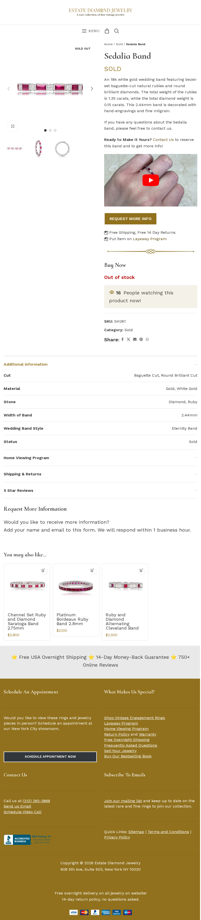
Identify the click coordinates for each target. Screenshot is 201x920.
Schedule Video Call (22, 812)
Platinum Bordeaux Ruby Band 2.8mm (72, 619)
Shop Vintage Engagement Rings (134, 717)
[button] (8, 89)
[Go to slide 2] (50, 130)
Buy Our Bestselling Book (127, 756)
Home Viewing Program (126, 728)
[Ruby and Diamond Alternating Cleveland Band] (125, 587)
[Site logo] (100, 12)
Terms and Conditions (168, 831)
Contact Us (163, 139)
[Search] (117, 31)
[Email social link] (135, 339)
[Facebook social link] (122, 339)
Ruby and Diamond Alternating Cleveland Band (122, 621)
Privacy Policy (117, 837)
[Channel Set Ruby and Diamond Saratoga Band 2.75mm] (27, 587)
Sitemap (136, 831)
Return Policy (116, 734)
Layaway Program (150, 238)
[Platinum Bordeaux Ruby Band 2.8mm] (76, 587)
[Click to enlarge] (12, 126)
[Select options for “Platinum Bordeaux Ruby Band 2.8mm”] (92, 570)
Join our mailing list (123, 800)
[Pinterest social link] (141, 339)
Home (108, 44)
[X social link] (128, 339)
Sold (119, 44)
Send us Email (17, 806)
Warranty (147, 734)
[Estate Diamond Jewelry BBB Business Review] (28, 839)
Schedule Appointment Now (50, 756)
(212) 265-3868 (36, 800)
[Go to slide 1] (45, 130)
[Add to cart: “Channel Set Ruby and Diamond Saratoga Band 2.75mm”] (43, 570)
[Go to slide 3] (55, 130)
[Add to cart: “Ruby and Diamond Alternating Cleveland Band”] (141, 570)
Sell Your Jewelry (120, 750)
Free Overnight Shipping (127, 739)
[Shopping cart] (107, 31)
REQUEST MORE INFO (130, 218)
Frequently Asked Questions (130, 745)
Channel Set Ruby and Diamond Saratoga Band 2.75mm (27, 621)
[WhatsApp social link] (147, 339)
